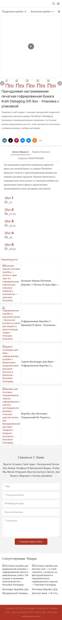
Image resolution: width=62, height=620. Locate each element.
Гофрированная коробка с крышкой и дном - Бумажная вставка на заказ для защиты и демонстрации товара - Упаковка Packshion (40, 323)
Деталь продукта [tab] (20, 151)
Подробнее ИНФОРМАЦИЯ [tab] (31, 158)
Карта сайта (41, 612)
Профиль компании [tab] (41, 151)
